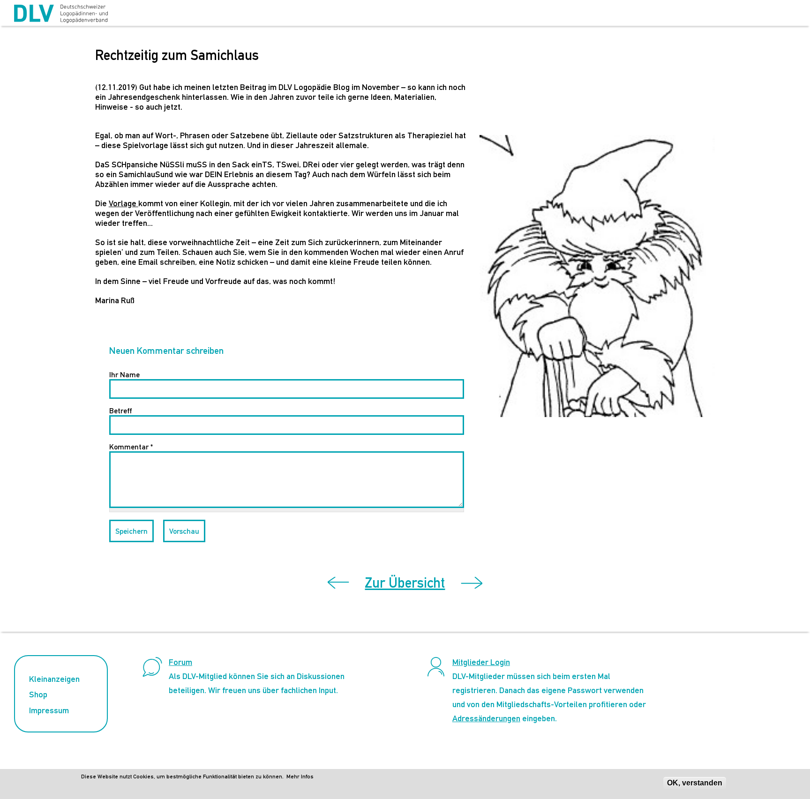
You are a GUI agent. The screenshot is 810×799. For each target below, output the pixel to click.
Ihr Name (124, 374)
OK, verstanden (694, 783)
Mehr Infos (300, 776)
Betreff (120, 410)
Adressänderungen (486, 718)
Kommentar (131, 446)
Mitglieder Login (481, 662)
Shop (38, 694)
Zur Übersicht (405, 583)
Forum (180, 662)
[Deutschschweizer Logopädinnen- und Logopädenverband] (61, 14)
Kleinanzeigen (54, 679)
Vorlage (123, 203)
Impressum (49, 710)
